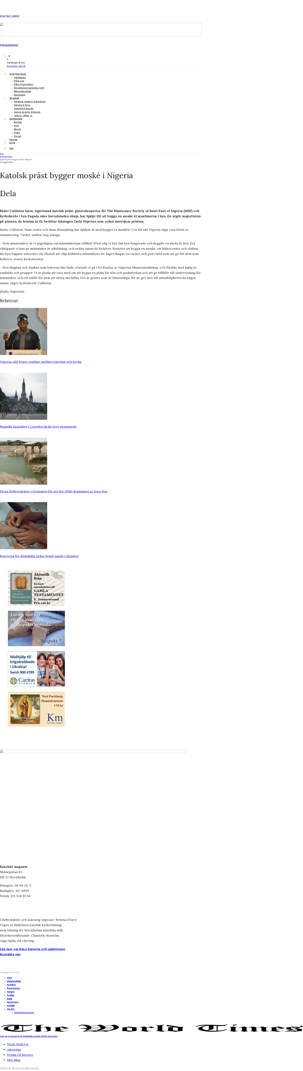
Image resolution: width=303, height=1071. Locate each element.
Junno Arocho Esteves (27, 112)
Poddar (10, 995)
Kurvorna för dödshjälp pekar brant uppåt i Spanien (39, 556)
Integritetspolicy (24, 1012)
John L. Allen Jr (23, 115)
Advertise (14, 1050)
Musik (17, 129)
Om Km (10, 1009)
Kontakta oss (10, 954)
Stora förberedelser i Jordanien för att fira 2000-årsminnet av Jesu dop (53, 491)
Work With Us (17, 1044)
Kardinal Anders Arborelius (30, 101)
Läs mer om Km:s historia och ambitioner (32, 949)
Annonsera (12, 1002)
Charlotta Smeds (24, 108)
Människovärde (22, 91)
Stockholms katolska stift (29, 88)
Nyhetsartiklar (17, 74)
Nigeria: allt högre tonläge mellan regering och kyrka (40, 362)
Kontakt (11, 1005)
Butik (12, 143)
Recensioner (15, 119)
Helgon (13, 140)
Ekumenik (19, 95)
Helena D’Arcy (22, 105)
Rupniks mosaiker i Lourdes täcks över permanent (38, 427)
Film (16, 126)
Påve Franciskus (23, 84)
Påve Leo (19, 81)
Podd (17, 133)
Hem (9, 978)
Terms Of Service (20, 1055)
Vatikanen (20, 77)
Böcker (18, 122)
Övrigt (17, 136)
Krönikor (14, 98)
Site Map (13, 1060)
